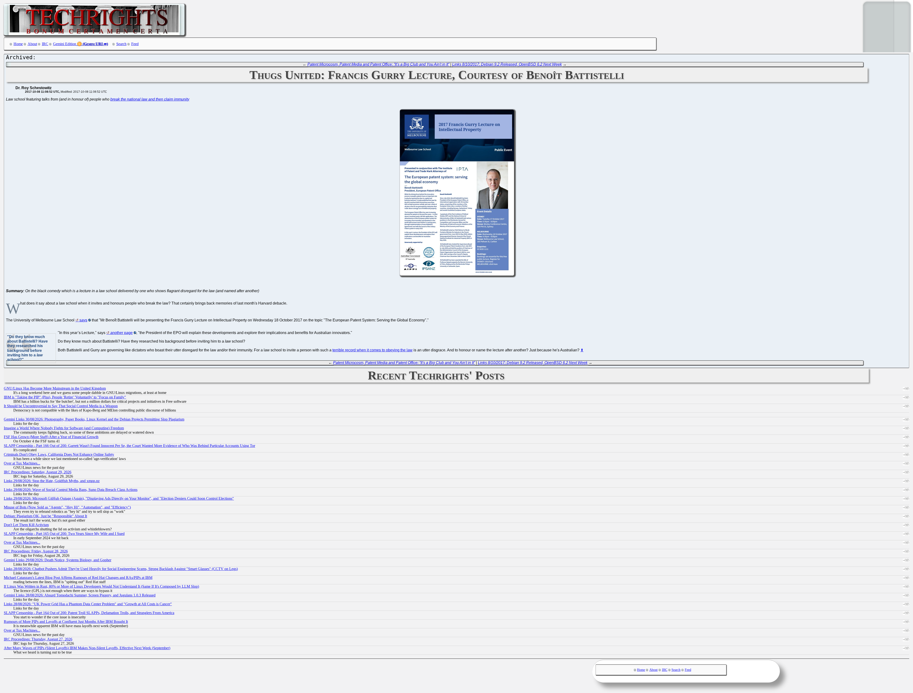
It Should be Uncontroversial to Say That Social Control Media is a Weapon (61, 406)
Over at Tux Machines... (22, 463)
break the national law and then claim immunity (149, 99)
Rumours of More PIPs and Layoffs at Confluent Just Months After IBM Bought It (66, 622)
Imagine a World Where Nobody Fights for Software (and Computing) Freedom (64, 428)
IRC (45, 44)
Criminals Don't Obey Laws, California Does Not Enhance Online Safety (59, 454)
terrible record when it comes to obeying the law (372, 350)
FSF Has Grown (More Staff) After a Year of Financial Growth (51, 437)
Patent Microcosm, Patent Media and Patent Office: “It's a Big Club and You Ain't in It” (378, 64)
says (83, 320)
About (32, 44)
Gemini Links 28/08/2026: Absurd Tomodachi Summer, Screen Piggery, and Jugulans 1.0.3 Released (79, 595)
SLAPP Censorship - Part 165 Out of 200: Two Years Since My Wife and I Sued (64, 534)
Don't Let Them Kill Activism (26, 525)
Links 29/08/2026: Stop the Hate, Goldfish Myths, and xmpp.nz (52, 481)
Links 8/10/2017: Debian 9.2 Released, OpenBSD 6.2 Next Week (507, 64)
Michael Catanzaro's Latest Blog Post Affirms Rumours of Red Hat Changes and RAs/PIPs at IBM (78, 578)
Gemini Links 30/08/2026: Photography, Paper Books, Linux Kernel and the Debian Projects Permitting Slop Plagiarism (94, 419)
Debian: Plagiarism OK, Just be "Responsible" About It (45, 516)
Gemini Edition (64, 44)
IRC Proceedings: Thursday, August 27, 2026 (38, 639)
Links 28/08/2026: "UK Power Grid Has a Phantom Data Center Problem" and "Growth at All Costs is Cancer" (88, 604)
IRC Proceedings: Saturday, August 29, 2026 (37, 472)
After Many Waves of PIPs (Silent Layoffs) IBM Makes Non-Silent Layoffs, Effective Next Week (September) (87, 648)
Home (18, 44)
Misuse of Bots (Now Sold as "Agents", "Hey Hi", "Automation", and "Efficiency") (67, 507)
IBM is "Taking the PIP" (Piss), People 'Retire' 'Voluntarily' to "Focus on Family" (65, 397)
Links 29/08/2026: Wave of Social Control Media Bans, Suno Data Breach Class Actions (70, 490)
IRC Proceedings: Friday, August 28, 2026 (36, 551)
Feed (135, 44)
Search (121, 44)
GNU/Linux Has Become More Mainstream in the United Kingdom (55, 388)
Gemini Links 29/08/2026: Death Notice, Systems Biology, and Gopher (57, 560)
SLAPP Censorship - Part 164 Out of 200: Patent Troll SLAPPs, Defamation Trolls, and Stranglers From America (89, 613)
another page (121, 333)
